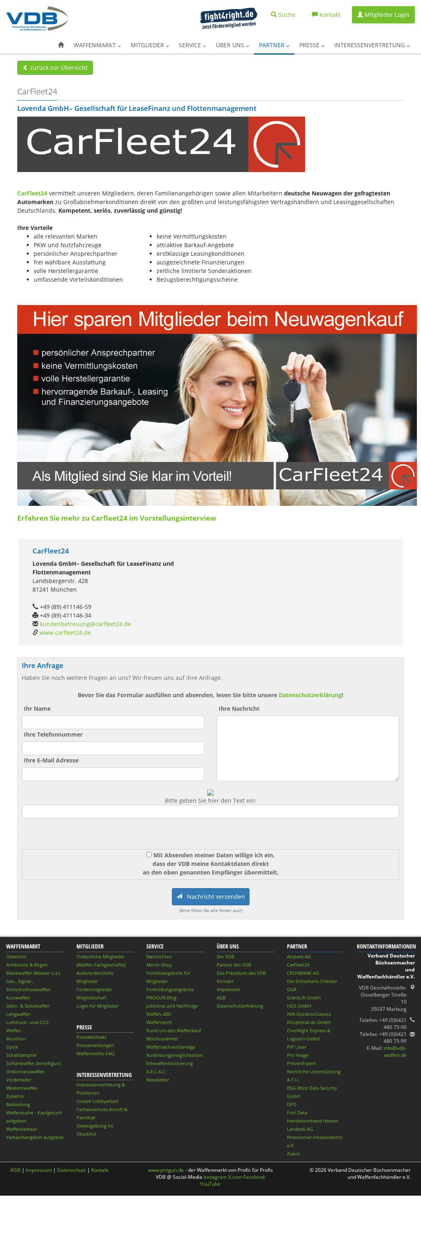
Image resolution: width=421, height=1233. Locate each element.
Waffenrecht (159, 1022)
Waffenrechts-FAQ (95, 1053)
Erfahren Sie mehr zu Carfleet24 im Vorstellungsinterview (117, 518)
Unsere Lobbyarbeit (97, 1101)
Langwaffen (18, 1014)
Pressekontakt (91, 1037)
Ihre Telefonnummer (53, 734)
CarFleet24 (32, 193)
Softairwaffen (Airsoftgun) (33, 1063)
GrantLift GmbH (304, 997)
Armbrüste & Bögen (27, 965)
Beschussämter (162, 1039)
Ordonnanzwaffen (25, 1071)
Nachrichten (159, 956)
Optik (12, 1047)
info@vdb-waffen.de (395, 1051)
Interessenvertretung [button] (370, 45)
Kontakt (225, 981)
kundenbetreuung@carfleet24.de (85, 624)
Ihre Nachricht (239, 708)
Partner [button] (272, 45)
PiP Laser (296, 1047)
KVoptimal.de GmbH (309, 1022)
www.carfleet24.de (65, 632)
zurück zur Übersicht (58, 67)
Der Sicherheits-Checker (312, 981)
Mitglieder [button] (148, 45)
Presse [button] (310, 45)
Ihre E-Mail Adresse (51, 760)
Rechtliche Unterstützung (313, 1071)
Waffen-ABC (158, 1014)
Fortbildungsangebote (170, 989)
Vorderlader (18, 1080)
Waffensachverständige (170, 1047)
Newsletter (157, 1080)
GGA (291, 989)
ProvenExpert (301, 1063)
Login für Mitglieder (97, 1006)
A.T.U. (293, 1080)
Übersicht (16, 956)
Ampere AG (299, 956)
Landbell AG (300, 1129)
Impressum (228, 989)
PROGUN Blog (161, 997)
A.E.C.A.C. (156, 1071)
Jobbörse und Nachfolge (172, 1006)
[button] (61, 45)
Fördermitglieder (94, 989)
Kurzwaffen (18, 997)
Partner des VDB (234, 965)
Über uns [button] (231, 45)
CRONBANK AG (303, 973)
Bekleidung (18, 1104)
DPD (291, 1104)
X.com (235, 1176)
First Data (297, 1112)
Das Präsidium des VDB (241, 973)
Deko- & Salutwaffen (28, 1006)
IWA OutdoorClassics (309, 1014)
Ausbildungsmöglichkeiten (174, 1055)
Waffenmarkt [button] (96, 45)
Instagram (215, 1176)
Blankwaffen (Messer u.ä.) (33, 973)
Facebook (254, 1176)
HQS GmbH (299, 1006)
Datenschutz (71, 1169)
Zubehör (15, 1096)
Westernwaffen (22, 1088)
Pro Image (297, 1055)
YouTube (210, 1183)
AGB (221, 997)
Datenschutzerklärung (310, 695)
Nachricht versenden (213, 896)
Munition (16, 1039)
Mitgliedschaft (91, 997)
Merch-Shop (159, 965)
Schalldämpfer (21, 1055)
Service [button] (191, 45)
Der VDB (225, 956)
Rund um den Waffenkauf (173, 1030)
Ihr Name (37, 708)
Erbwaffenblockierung (169, 1063)
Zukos (293, 1153)
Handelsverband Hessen (312, 1121)
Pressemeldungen (95, 1045)
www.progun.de (166, 1169)
